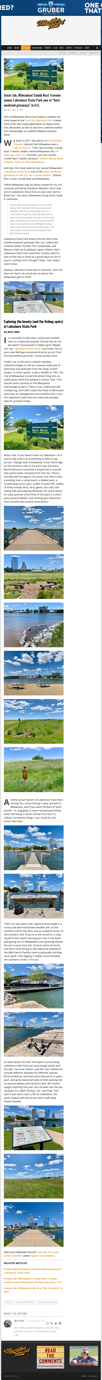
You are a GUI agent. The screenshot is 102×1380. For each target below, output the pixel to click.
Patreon (83, 53)
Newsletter (93, 53)
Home (9, 47)
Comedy (47, 47)
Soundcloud (73, 53)
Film (55, 47)
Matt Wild (7, 110)
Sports (69, 47)
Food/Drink (37, 47)
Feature (9, 1302)
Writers (84, 1376)
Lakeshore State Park (47, 1302)
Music (17, 47)
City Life (26, 47)
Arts (62, 47)
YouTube (62, 53)
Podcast (79, 47)
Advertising (93, 1376)
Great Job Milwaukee (25, 1302)
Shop (87, 47)
